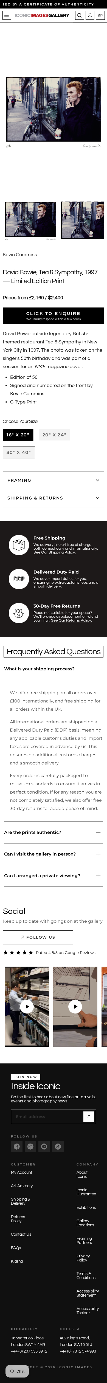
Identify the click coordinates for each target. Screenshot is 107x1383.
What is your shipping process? (39, 668)
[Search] (79, 15)
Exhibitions (86, 1208)
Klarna (17, 1261)
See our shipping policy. (54, 552)
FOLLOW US (41, 937)
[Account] (90, 15)
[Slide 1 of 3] (30, 220)
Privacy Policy (83, 1258)
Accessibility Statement (88, 1293)
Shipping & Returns (35, 498)
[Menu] (6, 15)
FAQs (16, 1248)
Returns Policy (18, 1219)
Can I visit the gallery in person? (40, 854)
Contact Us (21, 1234)
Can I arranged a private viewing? (42, 875)
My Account (21, 1172)
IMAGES (83, 1367)
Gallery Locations (85, 1223)
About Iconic (82, 1174)
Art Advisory (22, 1186)
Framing (19, 480)
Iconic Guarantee (86, 1192)
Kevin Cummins (20, 254)
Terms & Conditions (86, 1276)
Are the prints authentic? (32, 832)
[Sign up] (88, 1116)
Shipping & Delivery (20, 1201)
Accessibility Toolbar (88, 1311)
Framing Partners (84, 1241)
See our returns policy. (71, 620)
